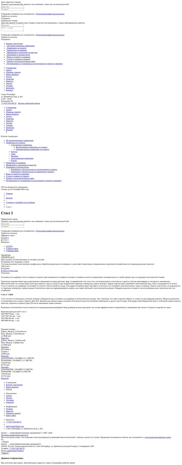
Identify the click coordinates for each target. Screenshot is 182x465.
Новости (9, 81)
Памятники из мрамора (16, 163)
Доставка (10, 400)
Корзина (9, 90)
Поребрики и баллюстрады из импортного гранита (32, 172)
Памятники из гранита (15, 143)
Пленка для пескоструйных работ (20, 178)
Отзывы (9, 86)
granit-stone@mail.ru (15, 451)
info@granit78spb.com (15, 426)
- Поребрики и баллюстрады (18, 55)
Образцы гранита (13, 72)
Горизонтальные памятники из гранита (32, 149)
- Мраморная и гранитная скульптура (21, 52)
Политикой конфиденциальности (50, 14)
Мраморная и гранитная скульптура (21, 165)
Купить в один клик (9, 271)
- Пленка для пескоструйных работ (20, 61)
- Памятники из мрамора (16, 50)
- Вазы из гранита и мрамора (18, 57)
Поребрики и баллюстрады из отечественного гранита (34, 169)
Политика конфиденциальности (14, 435)
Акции (9, 70)
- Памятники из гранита (16, 48)
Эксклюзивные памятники (22, 158)
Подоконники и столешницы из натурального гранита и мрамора (33, 181)
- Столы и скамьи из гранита (18, 59)
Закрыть (5, 453)
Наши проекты (12, 74)
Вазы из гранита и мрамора (17, 174)
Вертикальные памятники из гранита (31, 147)
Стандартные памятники (21, 145)
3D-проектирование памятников (19, 140)
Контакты (10, 88)
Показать (5, 338)
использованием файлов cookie (158, 437)
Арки (13, 154)
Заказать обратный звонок (29, 103)
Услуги (9, 77)
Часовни (14, 156)
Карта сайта (11, 415)
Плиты (14, 161)
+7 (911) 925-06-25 (8, 103)
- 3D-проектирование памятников (20, 46)
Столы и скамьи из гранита (17, 176)
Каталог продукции (14, 44)
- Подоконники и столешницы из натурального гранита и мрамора (34, 64)
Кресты (14, 152)
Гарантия (10, 79)
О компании (11, 68)
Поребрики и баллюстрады (17, 167)
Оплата (9, 83)
